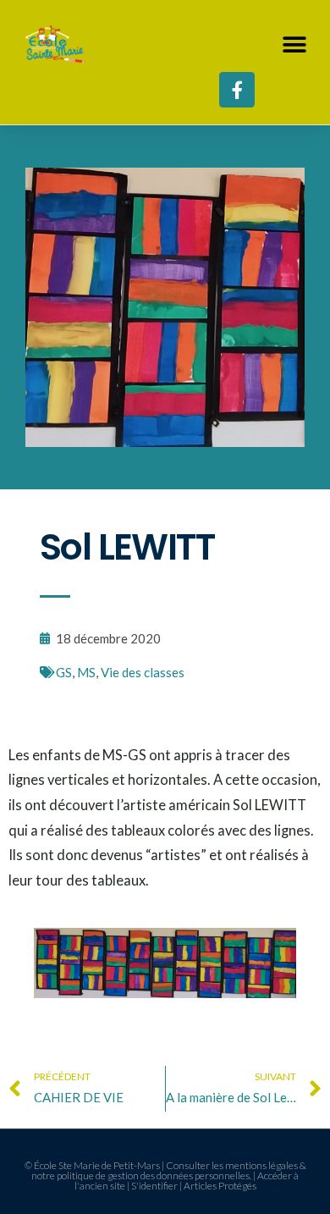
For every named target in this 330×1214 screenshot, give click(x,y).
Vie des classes (142, 672)
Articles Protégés (220, 1185)
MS (86, 672)
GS (64, 672)
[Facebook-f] (237, 90)
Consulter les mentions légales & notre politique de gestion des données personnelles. (168, 1170)
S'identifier (154, 1185)
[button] (294, 44)
